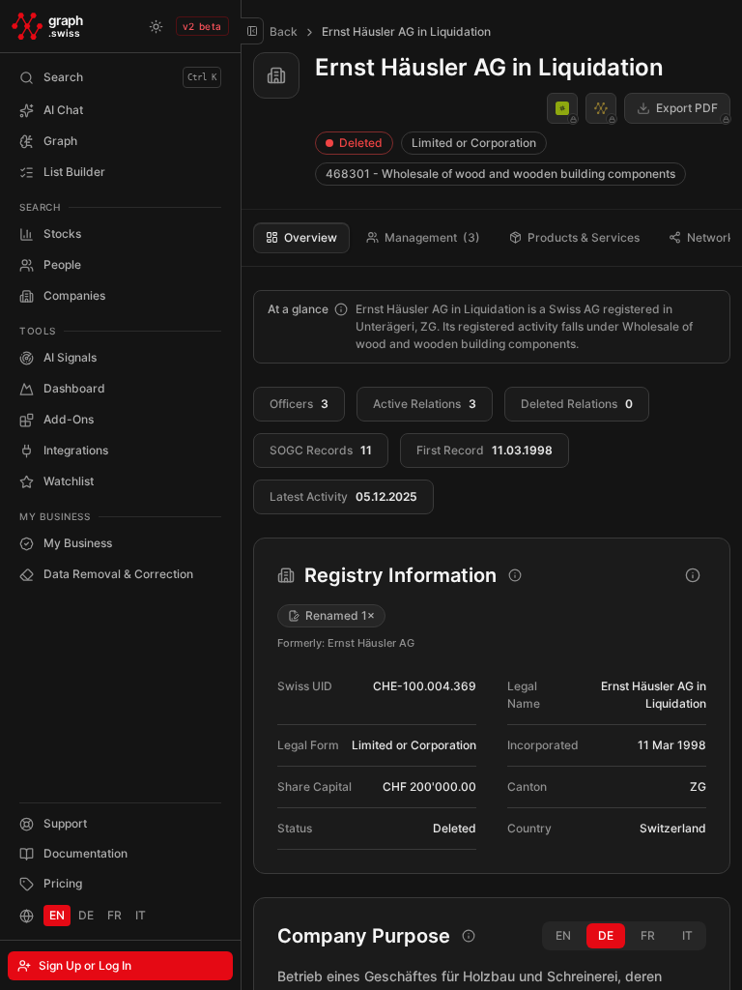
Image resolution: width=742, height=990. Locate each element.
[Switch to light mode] (156, 26)
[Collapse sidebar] (252, 30)
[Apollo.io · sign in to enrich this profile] (562, 108)
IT (140, 915)
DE (86, 915)
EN (57, 915)
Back (284, 31)
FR (114, 915)
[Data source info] (341, 309)
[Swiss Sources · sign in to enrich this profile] (600, 108)
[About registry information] (692, 575)
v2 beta (202, 26)
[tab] (301, 237)
